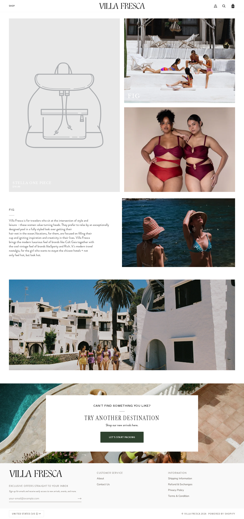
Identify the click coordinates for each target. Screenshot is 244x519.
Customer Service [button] (110, 473)
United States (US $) (25, 513)
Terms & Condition (178, 496)
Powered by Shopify (221, 513)
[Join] (76, 498)
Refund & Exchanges (180, 484)
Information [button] (177, 473)
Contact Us (103, 484)
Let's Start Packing (122, 437)
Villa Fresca (192, 513)
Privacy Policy (176, 490)
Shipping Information (180, 478)
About (100, 478)
